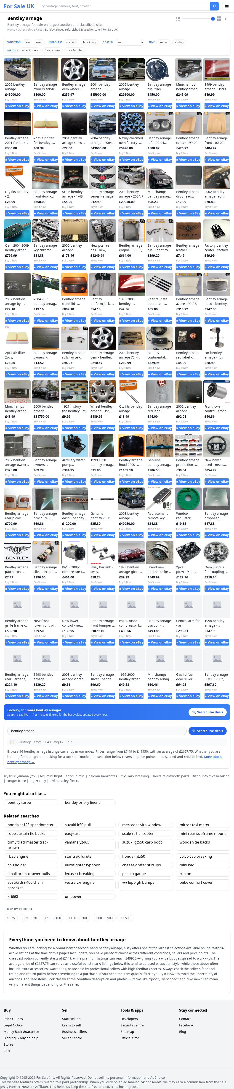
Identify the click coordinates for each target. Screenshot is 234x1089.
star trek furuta (78, 856)
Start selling (71, 1019)
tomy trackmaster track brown (28, 845)
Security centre (132, 1025)
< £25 (11, 918)
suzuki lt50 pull (78, 824)
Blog (182, 1031)
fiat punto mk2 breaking (211, 776)
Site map (127, 1031)
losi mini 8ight (51, 776)
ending (179, 42)
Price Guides (13, 1019)
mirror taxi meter (195, 824)
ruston (185, 873)
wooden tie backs (195, 842)
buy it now (89, 42)
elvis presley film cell (65, 780)
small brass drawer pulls (29, 873)
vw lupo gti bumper (139, 882)
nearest (163, 42)
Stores (8, 1044)
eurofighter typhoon (83, 865)
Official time (130, 1038)
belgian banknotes (102, 776)
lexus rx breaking (80, 873)
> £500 (125, 918)
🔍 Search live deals (207, 731)
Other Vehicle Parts (30, 30)
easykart (72, 833)
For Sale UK (19, 6)
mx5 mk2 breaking (135, 776)
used (39, 42)
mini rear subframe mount (203, 833)
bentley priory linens (82, 802)
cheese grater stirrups (141, 865)
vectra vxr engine (80, 882)
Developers (129, 1019)
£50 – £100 (53, 918)
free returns (52, 50)
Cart (7, 1051)
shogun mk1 (75, 776)
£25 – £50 (30, 918)
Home (11, 30)
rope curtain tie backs (26, 833)
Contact (185, 1019)
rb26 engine (18, 856)
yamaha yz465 (77, 842)
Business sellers (74, 1031)
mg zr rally (37, 780)
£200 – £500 (104, 918)
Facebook (186, 1025)
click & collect (75, 50)
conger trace (16, 780)
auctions (71, 42)
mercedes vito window (141, 824)
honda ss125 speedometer (31, 824)
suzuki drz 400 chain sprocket (25, 885)
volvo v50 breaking (196, 856)
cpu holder (17, 865)
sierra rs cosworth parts (171, 776)
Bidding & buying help (21, 1038)
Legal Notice (13, 1025)
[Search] (214, 6)
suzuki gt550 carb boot (142, 842)
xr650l (13, 896)
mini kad (187, 865)
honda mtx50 (133, 856)
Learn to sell (71, 1025)
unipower (73, 896)
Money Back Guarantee (21, 1031)
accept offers (30, 50)
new (27, 42)
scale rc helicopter (138, 833)
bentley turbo (19, 802)
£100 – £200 (78, 918)
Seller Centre (72, 1038)
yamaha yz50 (27, 776)
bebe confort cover (196, 882)
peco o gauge (134, 873)
